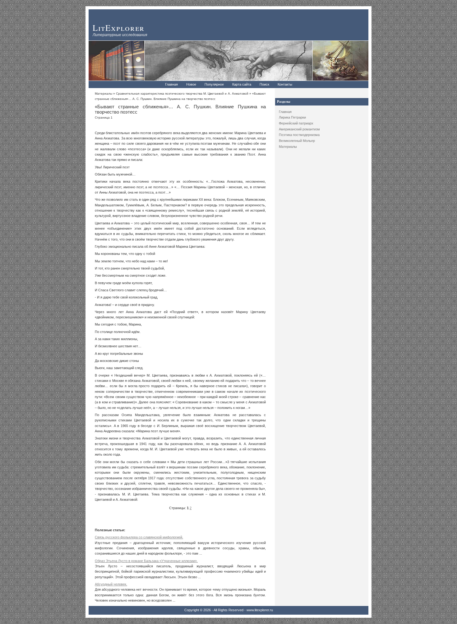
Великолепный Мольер (297, 141)
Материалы (288, 146)
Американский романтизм (299, 129)
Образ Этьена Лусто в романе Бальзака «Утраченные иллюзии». (146, 561)
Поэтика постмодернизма (299, 135)
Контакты (285, 84)
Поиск (264, 84)
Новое (191, 84)
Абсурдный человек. (111, 584)
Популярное (214, 84)
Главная (171, 84)
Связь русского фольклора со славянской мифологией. (139, 537)
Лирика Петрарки (292, 117)
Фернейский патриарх (296, 123)
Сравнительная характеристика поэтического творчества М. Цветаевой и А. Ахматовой (182, 93)
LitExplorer (119, 27)
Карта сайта (241, 84)
